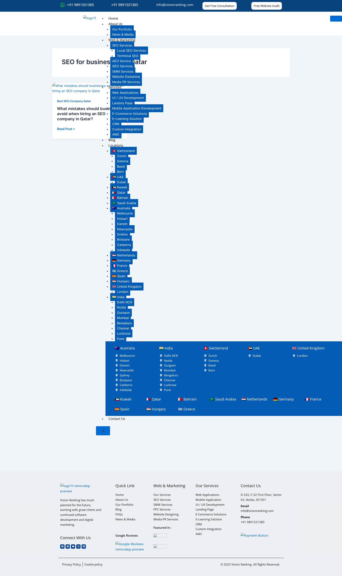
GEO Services (122, 66)
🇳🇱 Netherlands (123, 255)
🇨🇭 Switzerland (123, 151)
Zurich (121, 156)
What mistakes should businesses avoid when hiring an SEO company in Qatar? (89, 113)
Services (114, 87)
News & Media (123, 34)
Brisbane (123, 239)
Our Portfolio (122, 29)
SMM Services (122, 71)
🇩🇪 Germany (121, 260)
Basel (121, 166)
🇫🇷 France (119, 266)
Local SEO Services (131, 50)
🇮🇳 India (118, 297)
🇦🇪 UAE (118, 177)
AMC (116, 134)
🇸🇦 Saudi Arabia (124, 203)
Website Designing (126, 77)
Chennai (123, 328)
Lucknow (123, 333)
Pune (120, 339)
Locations (115, 145)
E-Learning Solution (127, 119)
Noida (121, 307)
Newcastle (125, 229)
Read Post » (66, 128)
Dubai (121, 182)
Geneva (122, 161)
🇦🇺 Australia (121, 208)
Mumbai (123, 318)
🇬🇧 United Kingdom (127, 286)
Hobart (122, 219)
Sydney (122, 234)
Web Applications (125, 93)
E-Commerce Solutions (129, 114)
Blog (111, 140)
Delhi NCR (124, 302)
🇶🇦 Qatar (118, 193)
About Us (115, 24)
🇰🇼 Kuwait (119, 187)
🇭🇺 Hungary (121, 281)
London (122, 292)
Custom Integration (126, 129)
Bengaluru (124, 323)
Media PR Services (126, 82)
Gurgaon (123, 313)
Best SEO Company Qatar (74, 101)
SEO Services (122, 45)
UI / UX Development (128, 98)
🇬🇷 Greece (120, 271)
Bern (120, 172)
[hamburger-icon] (336, 19)
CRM (115, 124)
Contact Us (116, 418)
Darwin (122, 224)
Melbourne (125, 213)
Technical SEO (127, 56)
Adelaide (123, 250)
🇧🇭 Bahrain (120, 198)
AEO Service (121, 61)
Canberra (124, 245)
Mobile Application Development (136, 108)
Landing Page (122, 103)
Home (113, 18)
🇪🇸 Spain (118, 276)
